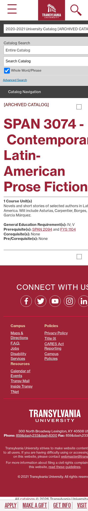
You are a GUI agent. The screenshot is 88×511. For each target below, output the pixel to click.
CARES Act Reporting (54, 346)
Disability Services (18, 356)
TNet (15, 391)
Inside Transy (21, 386)
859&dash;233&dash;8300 (36, 436)
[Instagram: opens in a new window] (69, 301)
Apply (10, 505)
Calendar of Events (20, 373)
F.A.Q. (15, 343)
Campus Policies (51, 356)
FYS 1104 (68, 229)
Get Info (62, 505)
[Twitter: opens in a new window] (40, 301)
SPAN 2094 (42, 229)
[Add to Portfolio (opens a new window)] (78, 106)
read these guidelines (65, 467)
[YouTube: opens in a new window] (55, 301)
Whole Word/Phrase (26, 70)
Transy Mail (20, 381)
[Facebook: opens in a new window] (26, 301)
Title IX (50, 338)
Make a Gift (35, 505)
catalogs (27, 499)
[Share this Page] (84, 106)
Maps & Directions (19, 335)
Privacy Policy (56, 333)
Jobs (15, 348)
